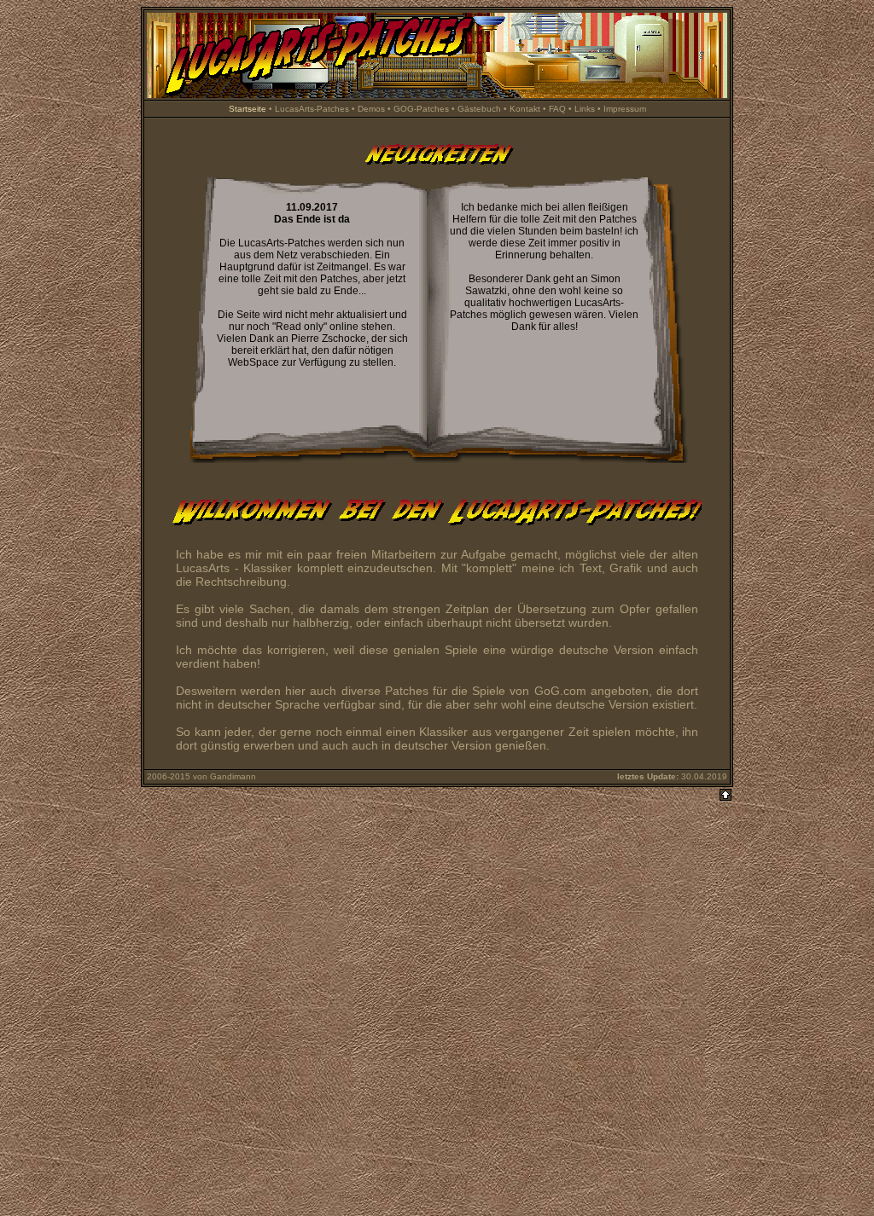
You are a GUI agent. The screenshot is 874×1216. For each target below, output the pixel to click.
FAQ (557, 108)
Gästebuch (479, 108)
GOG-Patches (421, 108)
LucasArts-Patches (312, 108)
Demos (371, 108)
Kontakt (525, 108)
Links (584, 108)
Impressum (624, 108)
